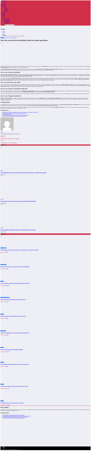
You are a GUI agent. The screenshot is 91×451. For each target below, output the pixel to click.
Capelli (6, 7)
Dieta (5, 9)
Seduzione (6, 11)
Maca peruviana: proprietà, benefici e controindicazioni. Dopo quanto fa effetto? (16, 115)
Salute (4, 14)
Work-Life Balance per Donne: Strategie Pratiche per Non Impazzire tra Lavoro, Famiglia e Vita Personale (20, 112)
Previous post (2, 136)
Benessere (4, 6)
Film (3, 16)
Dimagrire (6, 8)
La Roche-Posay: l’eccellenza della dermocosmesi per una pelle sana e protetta (14, 386)
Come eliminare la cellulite (7, 114)
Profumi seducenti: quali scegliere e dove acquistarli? (9, 138)
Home (4, 31)
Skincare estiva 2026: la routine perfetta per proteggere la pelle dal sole (14, 116)
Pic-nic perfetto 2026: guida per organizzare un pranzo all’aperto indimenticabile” (18, 201)
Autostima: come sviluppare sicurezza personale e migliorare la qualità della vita (14, 332)
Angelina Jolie (7, 19)
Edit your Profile (15, 133)
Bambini (4, 5)
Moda (3, 12)
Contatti (4, 32)
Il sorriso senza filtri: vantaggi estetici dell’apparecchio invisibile (11, 349)
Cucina (4, 15)
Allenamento (7, 10)
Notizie (4, 13)
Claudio (5, 37)
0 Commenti (15, 37)
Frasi (3, 17)
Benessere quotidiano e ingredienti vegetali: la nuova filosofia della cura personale (18, 229)
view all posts (2, 135)
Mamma (4, 4)
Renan (1, 170)
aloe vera (76, 66)
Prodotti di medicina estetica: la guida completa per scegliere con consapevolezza (14, 364)
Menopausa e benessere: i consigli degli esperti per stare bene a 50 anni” (14, 113)
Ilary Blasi (6, 22)
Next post (2, 140)
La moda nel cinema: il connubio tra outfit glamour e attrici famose (14, 417)
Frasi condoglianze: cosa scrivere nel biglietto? (8, 142)
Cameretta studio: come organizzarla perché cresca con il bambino (13, 415)
